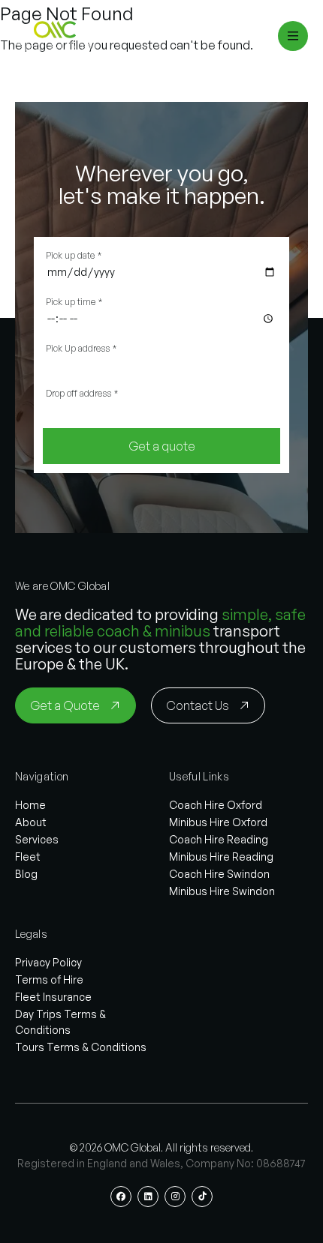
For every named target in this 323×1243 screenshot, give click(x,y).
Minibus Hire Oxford (218, 822)
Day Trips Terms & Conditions (60, 1022)
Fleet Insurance (53, 996)
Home (30, 804)
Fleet (28, 856)
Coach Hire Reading (218, 839)
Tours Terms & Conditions (80, 1047)
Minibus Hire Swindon (222, 891)
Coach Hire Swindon (219, 873)
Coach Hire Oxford (215, 804)
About (31, 822)
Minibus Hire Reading (221, 856)
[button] (57, 36)
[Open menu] (293, 36)
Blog (26, 873)
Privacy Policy (48, 962)
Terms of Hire (49, 979)
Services (37, 839)
